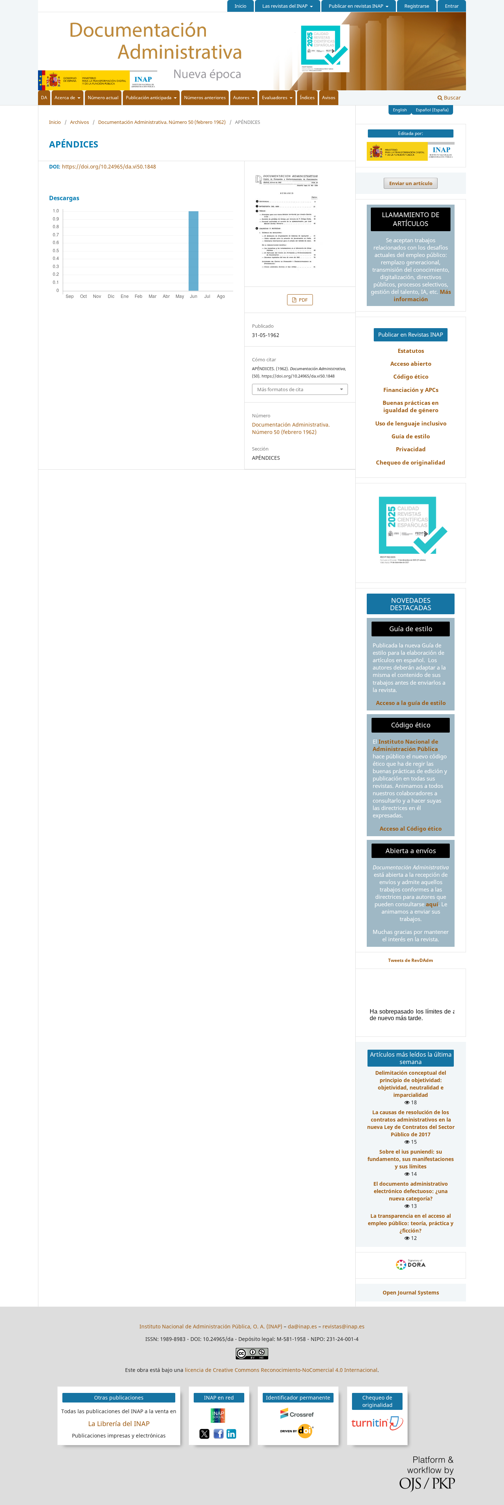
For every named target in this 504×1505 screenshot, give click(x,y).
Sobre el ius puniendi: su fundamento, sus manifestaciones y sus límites (410, 1159)
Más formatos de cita (280, 389)
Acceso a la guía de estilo (411, 703)
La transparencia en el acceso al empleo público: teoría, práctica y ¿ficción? (410, 1223)
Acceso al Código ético (411, 829)
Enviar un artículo (410, 183)
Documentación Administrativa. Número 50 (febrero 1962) (162, 122)
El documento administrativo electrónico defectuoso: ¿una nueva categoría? (410, 1191)
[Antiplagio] (378, 1422)
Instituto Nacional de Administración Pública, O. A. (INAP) (210, 1326)
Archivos (79, 122)
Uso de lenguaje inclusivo (410, 423)
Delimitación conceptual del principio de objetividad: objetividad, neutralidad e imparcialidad (410, 1083)
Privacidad (411, 449)
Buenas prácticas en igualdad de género (411, 406)
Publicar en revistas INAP (356, 6)
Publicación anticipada (149, 97)
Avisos (328, 97)
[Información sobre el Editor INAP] (411, 159)
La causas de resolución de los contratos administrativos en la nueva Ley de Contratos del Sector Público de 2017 (411, 1123)
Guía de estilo (410, 436)
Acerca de (65, 97)
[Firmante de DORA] (410, 1270)
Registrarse (416, 6)
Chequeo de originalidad (410, 462)
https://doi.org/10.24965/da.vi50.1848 (109, 166)
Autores (242, 97)
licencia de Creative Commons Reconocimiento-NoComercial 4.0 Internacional (281, 1369)
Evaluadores (275, 97)
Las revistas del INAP (285, 6)
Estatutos (411, 351)
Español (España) (432, 109)
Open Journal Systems (411, 1292)
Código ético (410, 376)
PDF (303, 299)
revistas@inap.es (343, 1326)
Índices (307, 97)
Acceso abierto (410, 364)
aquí (432, 904)
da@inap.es (302, 1326)
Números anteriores (205, 97)
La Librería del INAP (119, 1423)
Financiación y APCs (410, 390)
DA (44, 97)
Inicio (240, 6)
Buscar (451, 97)
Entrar (452, 6)
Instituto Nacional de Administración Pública (405, 745)
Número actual (103, 97)
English (400, 109)
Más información (422, 295)
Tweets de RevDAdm (410, 960)
